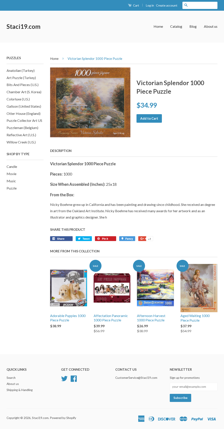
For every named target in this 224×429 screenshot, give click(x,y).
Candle (12, 166)
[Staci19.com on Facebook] (73, 378)
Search (11, 377)
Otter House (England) (23, 113)
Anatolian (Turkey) (21, 70)
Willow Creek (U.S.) (21, 142)
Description (61, 151)
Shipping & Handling (20, 390)
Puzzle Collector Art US (24, 120)
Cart (135, 5)
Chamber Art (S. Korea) (24, 92)
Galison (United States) (24, 106)
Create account (166, 5)
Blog (193, 26)
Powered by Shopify (63, 418)
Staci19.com (23, 26)
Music (11, 181)
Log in (150, 5)
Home (158, 26)
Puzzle (12, 188)
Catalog (176, 26)
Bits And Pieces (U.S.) (22, 85)
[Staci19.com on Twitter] (64, 378)
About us (210, 26)
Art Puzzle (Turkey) (21, 78)
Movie (11, 174)
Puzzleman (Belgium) (22, 128)
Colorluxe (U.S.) (18, 99)
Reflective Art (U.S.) (21, 135)
